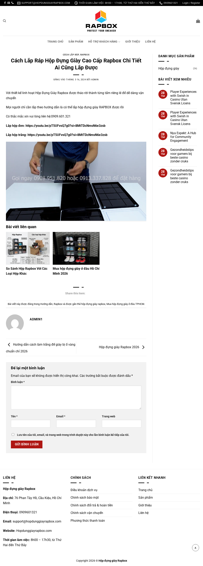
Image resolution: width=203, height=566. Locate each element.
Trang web (108, 416)
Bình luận (18, 382)
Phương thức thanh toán (88, 520)
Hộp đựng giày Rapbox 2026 (119, 347)
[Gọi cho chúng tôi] (12, 3)
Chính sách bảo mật (85, 497)
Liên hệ (150, 41)
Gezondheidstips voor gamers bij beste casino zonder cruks (182, 155)
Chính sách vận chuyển (87, 513)
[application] (76, 181)
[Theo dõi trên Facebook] (5, 3)
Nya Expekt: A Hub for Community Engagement (183, 136)
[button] (198, 20)
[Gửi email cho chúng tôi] (9, 3)
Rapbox (84, 54)
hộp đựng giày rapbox (93, 303)
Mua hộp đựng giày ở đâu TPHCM (125, 303)
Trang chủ (55, 41)
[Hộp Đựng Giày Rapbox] (101, 21)
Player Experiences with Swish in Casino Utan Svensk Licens (183, 97)
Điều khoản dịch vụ (84, 490)
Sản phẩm (75, 41)
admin (95, 79)
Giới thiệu (132, 41)
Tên (14, 416)
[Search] (4, 21)
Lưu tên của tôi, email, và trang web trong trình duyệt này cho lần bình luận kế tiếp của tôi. (73, 435)
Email (60, 416)
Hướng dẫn (46, 303)
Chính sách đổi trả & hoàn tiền (92, 505)
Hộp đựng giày (168, 68)
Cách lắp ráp (71, 54)
